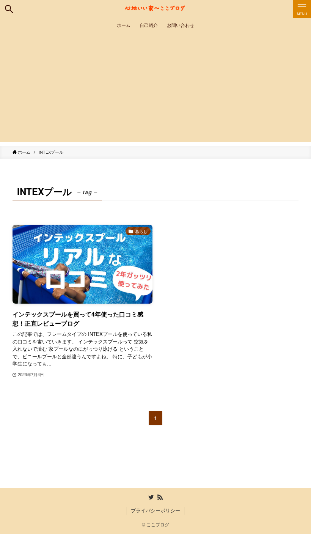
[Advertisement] (155, 89)
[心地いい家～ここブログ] (155, 9)
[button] (9, 9)
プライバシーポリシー (155, 510)
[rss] (160, 497)
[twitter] (151, 497)
